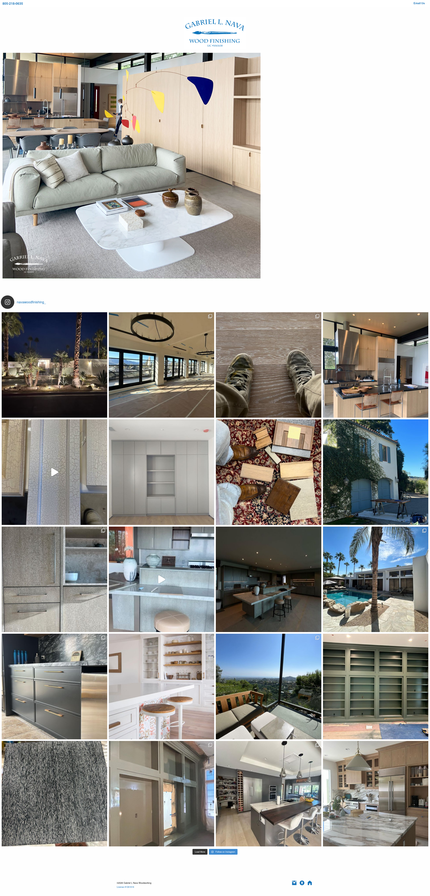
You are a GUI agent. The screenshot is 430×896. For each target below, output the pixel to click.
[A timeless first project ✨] (161, 686)
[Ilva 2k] (268, 794)
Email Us (419, 3)
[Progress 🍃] (375, 686)
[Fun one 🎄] (161, 794)
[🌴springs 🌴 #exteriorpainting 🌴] (375, 579)
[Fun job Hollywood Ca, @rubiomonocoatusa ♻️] (375, 794)
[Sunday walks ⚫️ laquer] (161, 365)
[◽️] (54, 579)
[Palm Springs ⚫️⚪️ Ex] (54, 365)
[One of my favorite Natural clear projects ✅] (375, 365)
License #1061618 (125, 886)
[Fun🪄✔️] (54, 686)
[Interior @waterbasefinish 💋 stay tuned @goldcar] (161, 472)
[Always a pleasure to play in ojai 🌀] (375, 472)
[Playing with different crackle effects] (54, 472)
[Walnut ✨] (54, 794)
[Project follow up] (268, 686)
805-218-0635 (13, 3)
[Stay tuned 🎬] (161, 579)
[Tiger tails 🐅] (268, 579)
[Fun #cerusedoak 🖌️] (268, 365)
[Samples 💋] (268, 472)
